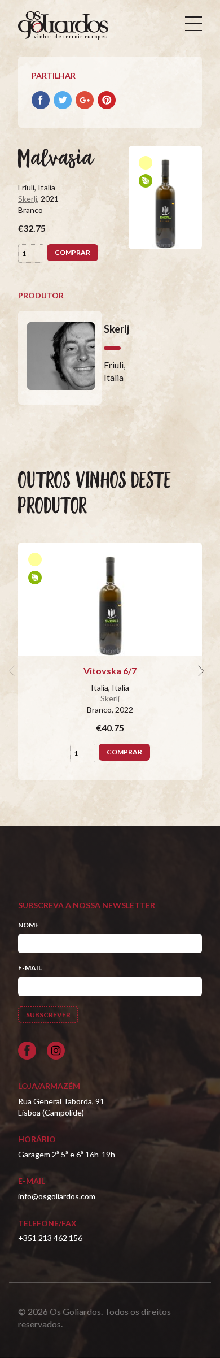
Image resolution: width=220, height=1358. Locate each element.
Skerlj (27, 198)
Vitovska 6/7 (110, 670)
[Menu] (193, 23)
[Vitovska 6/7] (110, 599)
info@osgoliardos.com (56, 1196)
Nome (28, 925)
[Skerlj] (60, 358)
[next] (200, 670)
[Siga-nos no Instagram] (56, 1051)
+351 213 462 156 (50, 1238)
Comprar (72, 252)
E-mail (30, 968)
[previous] (14, 670)
